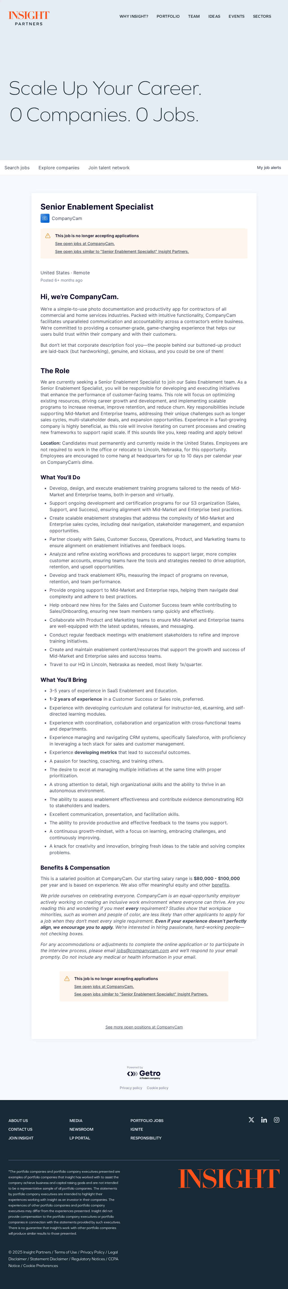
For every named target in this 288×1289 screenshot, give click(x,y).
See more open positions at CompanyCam (144, 1027)
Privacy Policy (92, 1252)
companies (59, 167)
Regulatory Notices (88, 1259)
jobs (17, 167)
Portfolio (168, 16)
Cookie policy (157, 1088)
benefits (220, 885)
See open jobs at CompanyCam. (85, 243)
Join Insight (20, 1138)
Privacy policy (131, 1088)
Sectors (262, 16)
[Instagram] (277, 1120)
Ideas (214, 16)
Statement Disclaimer (49, 1259)
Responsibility (146, 1138)
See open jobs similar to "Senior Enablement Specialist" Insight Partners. (122, 251)
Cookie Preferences (40, 1265)
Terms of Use (66, 1252)
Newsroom (81, 1129)
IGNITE (136, 1129)
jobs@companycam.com (143, 950)
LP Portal (79, 1138)
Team (194, 16)
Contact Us (20, 1129)
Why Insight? (134, 16)
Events (236, 16)
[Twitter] (251, 1120)
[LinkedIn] (264, 1120)
